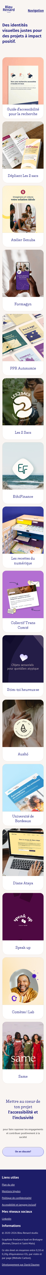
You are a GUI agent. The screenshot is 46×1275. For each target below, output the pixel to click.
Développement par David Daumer (21, 1264)
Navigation (36, 11)
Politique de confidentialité (16, 1197)
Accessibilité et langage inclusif (19, 1204)
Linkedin (6, 1218)
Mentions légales (11, 1191)
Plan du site (8, 1184)
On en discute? (23, 1151)
